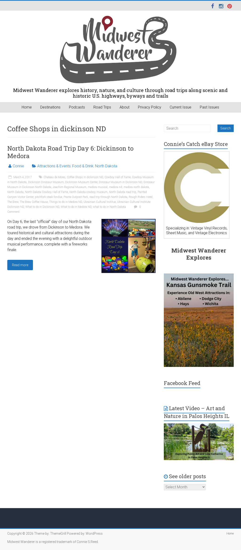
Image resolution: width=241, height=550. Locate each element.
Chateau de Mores (54, 177)
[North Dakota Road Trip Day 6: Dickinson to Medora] (128, 221)
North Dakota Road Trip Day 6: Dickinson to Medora (70, 152)
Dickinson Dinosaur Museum (46, 182)
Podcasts (77, 107)
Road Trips (102, 107)
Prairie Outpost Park (76, 197)
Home (27, 107)
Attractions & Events (54, 166)
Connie (18, 166)
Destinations (50, 107)
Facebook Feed (182, 383)
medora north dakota (136, 187)
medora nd (115, 187)
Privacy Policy (149, 107)
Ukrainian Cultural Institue (100, 202)
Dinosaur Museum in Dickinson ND (120, 182)
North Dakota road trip (122, 192)
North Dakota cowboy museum (88, 192)
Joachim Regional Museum (69, 187)
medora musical (98, 187)
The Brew (12, 202)
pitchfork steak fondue (48, 197)
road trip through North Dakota (108, 197)
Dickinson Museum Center (81, 182)
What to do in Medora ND (76, 207)
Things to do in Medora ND (65, 202)
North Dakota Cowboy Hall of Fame (46, 192)
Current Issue (180, 107)
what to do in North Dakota (109, 207)
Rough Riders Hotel (141, 197)
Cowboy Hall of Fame (117, 177)
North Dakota (106, 166)
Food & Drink (82, 166)
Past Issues (209, 107)
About (124, 107)
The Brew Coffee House (34, 202)
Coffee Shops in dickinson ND (85, 177)
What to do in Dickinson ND (42, 207)
